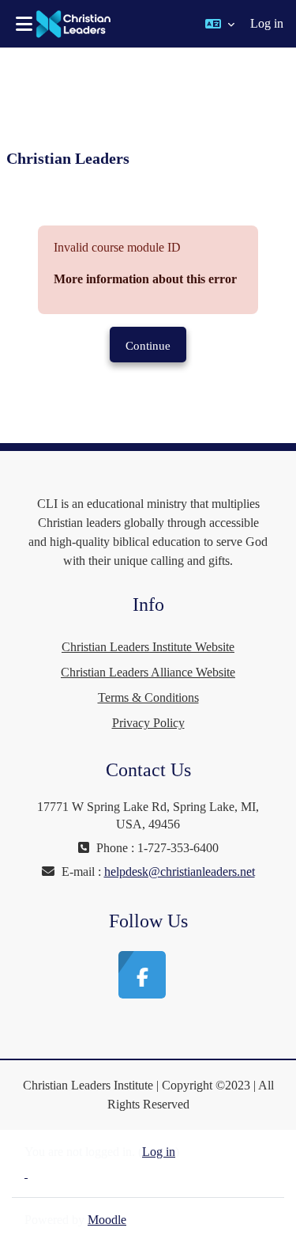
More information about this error (145, 279)
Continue (148, 345)
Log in (266, 23)
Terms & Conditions (148, 697)
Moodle (107, 1219)
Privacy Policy (148, 723)
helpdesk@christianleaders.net (179, 871)
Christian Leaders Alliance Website (148, 672)
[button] (220, 23)
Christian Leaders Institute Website (148, 647)
